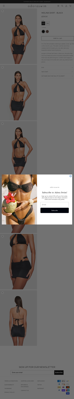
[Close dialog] (70, 176)
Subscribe (54, 210)
